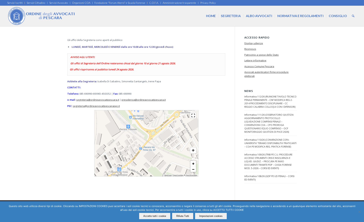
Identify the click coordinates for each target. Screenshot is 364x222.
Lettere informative (255, 60)
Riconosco (250, 49)
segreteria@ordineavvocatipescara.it (97, 99)
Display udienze (253, 43)
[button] (193, 163)
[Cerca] (353, 15)
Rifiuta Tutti (182, 216)
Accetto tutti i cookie (154, 216)
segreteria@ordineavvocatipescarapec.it (96, 106)
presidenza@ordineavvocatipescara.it (144, 99)
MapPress (168, 175)
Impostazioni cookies (211, 216)
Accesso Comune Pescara (259, 66)
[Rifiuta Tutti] (359, 212)
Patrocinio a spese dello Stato (261, 54)
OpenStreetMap (191, 175)
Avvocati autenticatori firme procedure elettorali (266, 74)
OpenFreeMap (178, 175)
